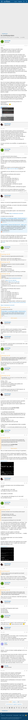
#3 (26, 154)
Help (20, 715)
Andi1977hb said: (4, 571)
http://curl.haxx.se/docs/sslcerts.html (17, 302)
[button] (1, 713)
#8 (26, 353)
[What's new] (24, 1)
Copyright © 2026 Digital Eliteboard (13, 718)
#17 (26, 620)
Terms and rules (9, 715)
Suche (3, 242)
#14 (26, 568)
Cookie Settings (3, 718)
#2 (26, 128)
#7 (26, 341)
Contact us (3, 715)
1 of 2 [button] (10, 701)
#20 (26, 670)
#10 (26, 398)
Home (23, 715)
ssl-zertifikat (22, 37)
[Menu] (1, 1)
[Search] (26, 1)
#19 (26, 648)
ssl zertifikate (16, 37)
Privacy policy (15, 715)
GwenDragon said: (5, 254)
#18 (26, 632)
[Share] (25, 45)
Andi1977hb (4, 37)
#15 (26, 587)
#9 (26, 373)
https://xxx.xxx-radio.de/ (13, 281)
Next (14, 701)
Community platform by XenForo (11, 717)
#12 (26, 483)
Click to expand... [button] (14, 318)
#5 (26, 251)
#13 (26, 507)
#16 (26, 606)
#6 (26, 326)
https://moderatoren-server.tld (16, 213)
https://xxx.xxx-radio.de (12, 168)
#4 (26, 200)
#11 (26, 435)
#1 (26, 45)
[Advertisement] (14, 18)
